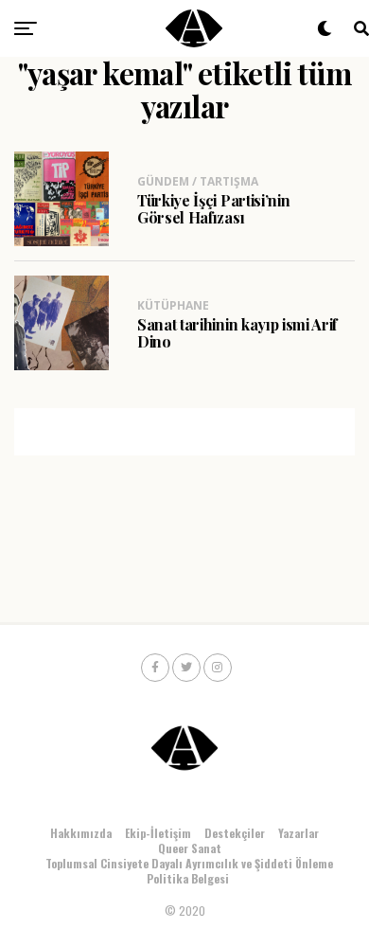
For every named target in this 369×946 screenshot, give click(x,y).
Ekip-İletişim (158, 833)
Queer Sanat (189, 848)
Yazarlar (298, 833)
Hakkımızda (81, 833)
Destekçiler (234, 833)
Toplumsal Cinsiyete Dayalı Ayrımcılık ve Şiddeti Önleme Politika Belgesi (189, 870)
